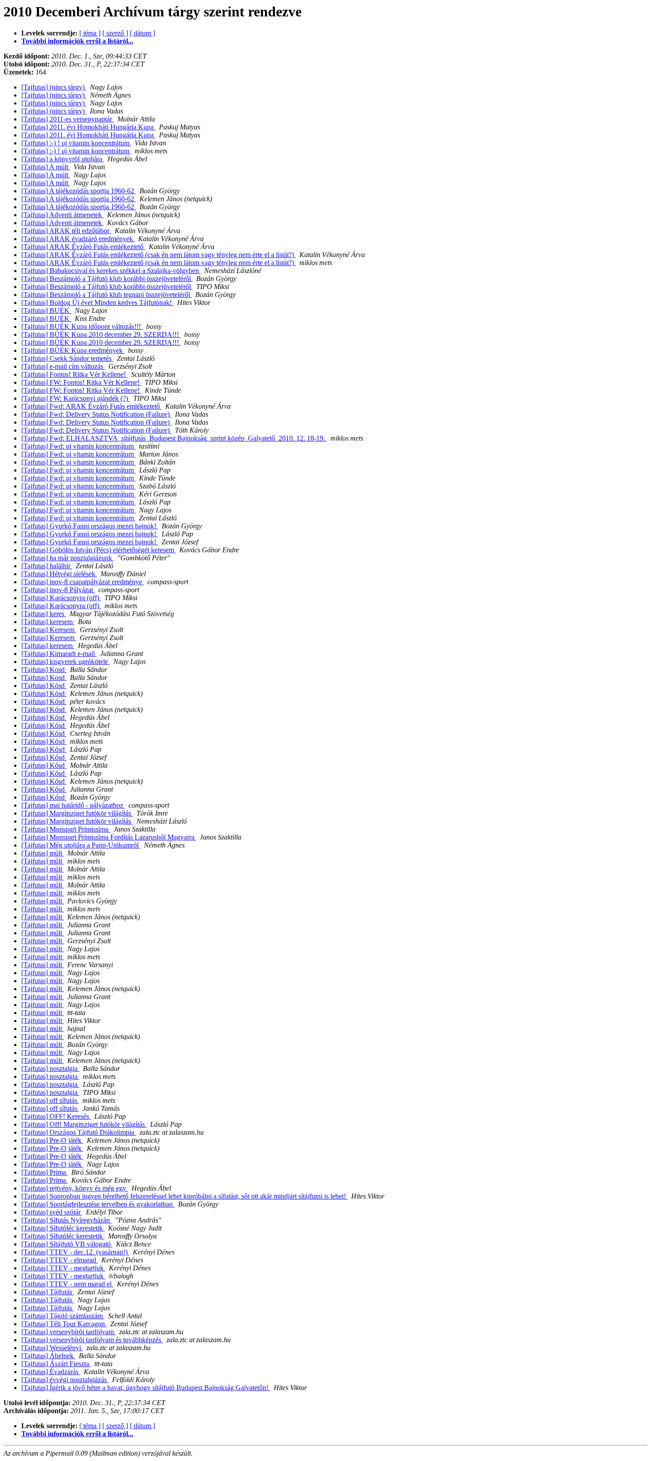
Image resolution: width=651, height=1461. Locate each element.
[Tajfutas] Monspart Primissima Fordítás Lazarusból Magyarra (108, 837)
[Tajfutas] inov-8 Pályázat (58, 590)
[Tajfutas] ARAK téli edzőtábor (66, 230)
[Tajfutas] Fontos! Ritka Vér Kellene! (74, 374)
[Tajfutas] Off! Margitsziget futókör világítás (84, 1124)
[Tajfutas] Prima (44, 1172)
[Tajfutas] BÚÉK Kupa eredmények (72, 350)
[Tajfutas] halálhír (46, 566)
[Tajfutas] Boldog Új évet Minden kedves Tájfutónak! (97, 302)
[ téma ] (90, 33)
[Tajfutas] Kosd (43, 669)
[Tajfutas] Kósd (43, 685)
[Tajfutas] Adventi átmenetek (62, 215)
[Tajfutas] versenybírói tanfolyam (68, 1332)
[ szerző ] (115, 33)
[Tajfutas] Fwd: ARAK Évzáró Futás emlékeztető (91, 406)
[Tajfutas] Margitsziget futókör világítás (77, 813)
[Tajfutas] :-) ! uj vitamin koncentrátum (76, 143)
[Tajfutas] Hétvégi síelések (59, 574)
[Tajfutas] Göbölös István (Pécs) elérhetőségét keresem (98, 550)
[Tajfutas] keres (43, 613)
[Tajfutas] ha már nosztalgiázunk (67, 558)
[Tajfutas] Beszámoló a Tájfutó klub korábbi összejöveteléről (107, 278)
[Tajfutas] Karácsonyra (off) (61, 598)
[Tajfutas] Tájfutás (47, 1292)
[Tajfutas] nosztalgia (50, 1068)
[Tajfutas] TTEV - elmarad (59, 1260)
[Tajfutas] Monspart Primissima (65, 829)
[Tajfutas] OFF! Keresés (56, 1116)
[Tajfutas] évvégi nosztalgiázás (64, 1379)
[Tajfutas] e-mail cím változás (63, 366)
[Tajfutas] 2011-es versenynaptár (67, 119)
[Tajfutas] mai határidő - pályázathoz (73, 805)
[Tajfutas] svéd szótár (51, 1212)
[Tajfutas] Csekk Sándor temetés (67, 358)
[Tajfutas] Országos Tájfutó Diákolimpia (78, 1132)
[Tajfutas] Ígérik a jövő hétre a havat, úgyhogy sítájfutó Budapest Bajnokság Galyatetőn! (145, 1387)
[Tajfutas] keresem (47, 621)
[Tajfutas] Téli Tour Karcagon (64, 1324)
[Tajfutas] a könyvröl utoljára (62, 159)
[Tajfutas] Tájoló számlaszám (63, 1316)
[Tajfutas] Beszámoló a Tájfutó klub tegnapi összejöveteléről (106, 294)
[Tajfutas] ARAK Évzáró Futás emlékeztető (83, 246)
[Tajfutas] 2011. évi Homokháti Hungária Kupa (88, 127)
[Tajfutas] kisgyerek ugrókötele (65, 661)
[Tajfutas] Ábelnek (48, 1355)
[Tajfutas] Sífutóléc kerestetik (63, 1228)
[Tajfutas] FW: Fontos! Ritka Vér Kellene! (81, 382)
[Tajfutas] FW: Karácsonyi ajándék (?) (75, 398)
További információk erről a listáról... (77, 41)
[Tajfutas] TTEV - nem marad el (67, 1284)
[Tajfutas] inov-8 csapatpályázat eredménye (82, 582)
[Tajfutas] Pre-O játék (52, 1140)
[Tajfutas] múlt (42, 853)
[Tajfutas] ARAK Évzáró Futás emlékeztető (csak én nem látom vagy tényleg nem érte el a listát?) (158, 254)
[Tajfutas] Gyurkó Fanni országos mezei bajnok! (89, 526)
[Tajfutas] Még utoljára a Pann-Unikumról (80, 845)
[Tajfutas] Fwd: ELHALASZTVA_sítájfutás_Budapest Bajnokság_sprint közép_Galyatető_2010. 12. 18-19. (174, 438)
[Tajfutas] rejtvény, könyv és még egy (74, 1188)
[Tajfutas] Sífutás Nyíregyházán (66, 1220)
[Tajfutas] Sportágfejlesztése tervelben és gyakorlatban (97, 1204)
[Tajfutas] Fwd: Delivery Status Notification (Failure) (96, 414)
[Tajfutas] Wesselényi (52, 1348)
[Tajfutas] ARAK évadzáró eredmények (78, 238)
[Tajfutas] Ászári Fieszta (56, 1363)
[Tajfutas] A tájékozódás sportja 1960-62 (78, 191)
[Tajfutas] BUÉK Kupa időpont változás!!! (82, 326)
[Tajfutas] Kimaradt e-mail (59, 653)
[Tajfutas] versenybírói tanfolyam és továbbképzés (92, 1340)
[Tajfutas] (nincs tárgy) (53, 87)
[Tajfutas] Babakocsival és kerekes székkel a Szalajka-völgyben (111, 270)
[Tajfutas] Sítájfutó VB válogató (66, 1244)
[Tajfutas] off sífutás (50, 1100)
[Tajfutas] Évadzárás (50, 1371)
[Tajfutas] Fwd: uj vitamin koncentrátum (78, 446)
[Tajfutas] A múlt (45, 167)
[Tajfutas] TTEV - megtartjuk (63, 1268)
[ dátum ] (142, 33)
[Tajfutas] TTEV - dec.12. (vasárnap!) (75, 1252)
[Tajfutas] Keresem (48, 629)
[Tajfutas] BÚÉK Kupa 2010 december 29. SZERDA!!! (101, 334)
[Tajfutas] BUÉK (46, 310)
